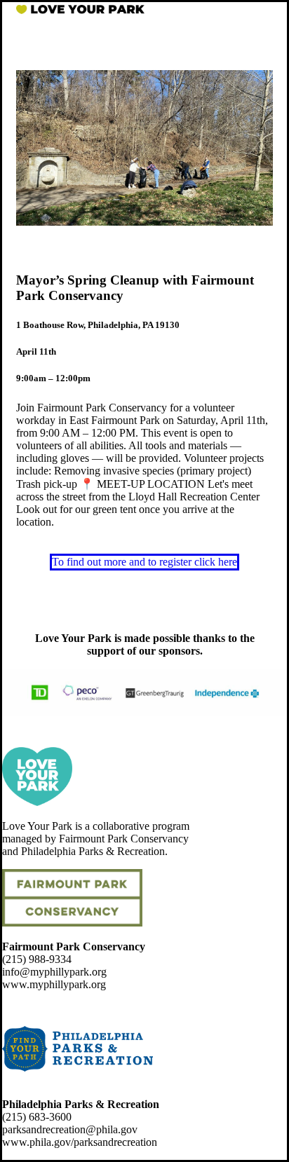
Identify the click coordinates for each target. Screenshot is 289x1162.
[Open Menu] (262, 10)
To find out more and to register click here (144, 562)
